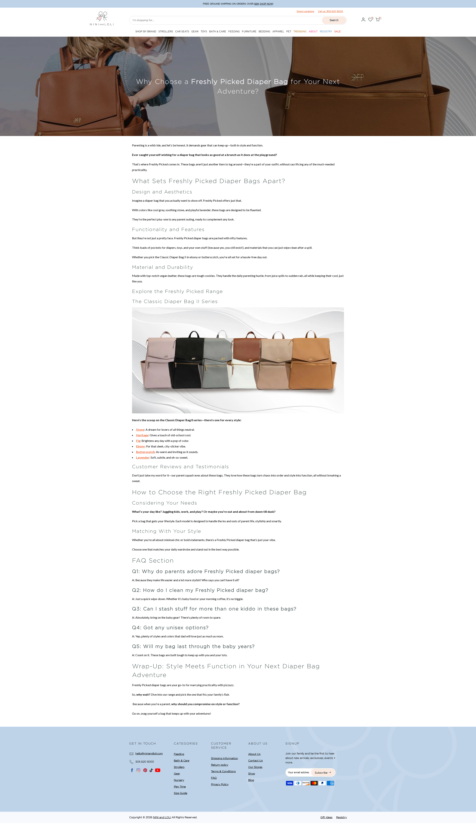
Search (334, 20)
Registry (341, 817)
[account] (363, 20)
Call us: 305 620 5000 (330, 11)
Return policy (219, 764)
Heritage (142, 435)
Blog (251, 780)
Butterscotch (145, 452)
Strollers (179, 767)
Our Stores (255, 767)
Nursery (179, 780)
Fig (138, 440)
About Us (254, 754)
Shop (251, 773)
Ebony (140, 446)
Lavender (142, 457)
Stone (140, 429)
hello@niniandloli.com (149, 753)
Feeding (179, 754)
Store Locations (305, 11)
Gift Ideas (326, 817)
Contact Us (255, 760)
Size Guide (180, 793)
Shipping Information (224, 758)
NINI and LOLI (162, 817)
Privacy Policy (220, 784)
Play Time (180, 786)
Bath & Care (181, 760)
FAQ (214, 777)
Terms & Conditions (223, 771)
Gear (177, 773)
